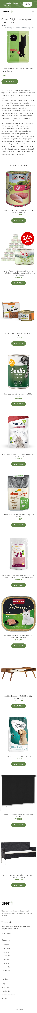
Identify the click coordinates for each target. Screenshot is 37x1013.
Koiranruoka (5, 967)
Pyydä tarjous (27, 4)
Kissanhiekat (5, 948)
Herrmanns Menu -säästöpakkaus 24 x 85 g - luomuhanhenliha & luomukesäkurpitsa (18, 576)
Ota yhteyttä (5, 987)
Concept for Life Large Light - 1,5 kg (18, 756)
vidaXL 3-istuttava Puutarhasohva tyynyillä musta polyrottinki (18, 876)
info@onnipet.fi (6, 933)
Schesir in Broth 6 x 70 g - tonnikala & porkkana (18, 334)
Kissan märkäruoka (26, 68)
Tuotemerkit (5, 971)
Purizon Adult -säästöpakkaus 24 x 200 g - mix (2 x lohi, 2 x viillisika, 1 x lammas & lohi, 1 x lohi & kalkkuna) (18, 273)
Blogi (3, 984)
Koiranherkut (5, 959)
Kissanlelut (5, 952)
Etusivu (3, 26)
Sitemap (4, 998)
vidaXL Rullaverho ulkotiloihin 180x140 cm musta (18, 816)
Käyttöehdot (5, 991)
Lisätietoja (10, 81)
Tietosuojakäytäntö (8, 995)
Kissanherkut (5, 945)
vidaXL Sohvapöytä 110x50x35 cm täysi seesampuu (18, 697)
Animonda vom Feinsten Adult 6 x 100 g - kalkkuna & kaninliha (18, 637)
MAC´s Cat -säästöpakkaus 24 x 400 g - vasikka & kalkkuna (18, 211)
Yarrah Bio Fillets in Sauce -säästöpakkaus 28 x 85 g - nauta (18, 455)
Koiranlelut (5, 963)
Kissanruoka (14, 68)
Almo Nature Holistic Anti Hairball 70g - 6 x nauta (18, 516)
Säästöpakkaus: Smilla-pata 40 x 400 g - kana (18, 395)
